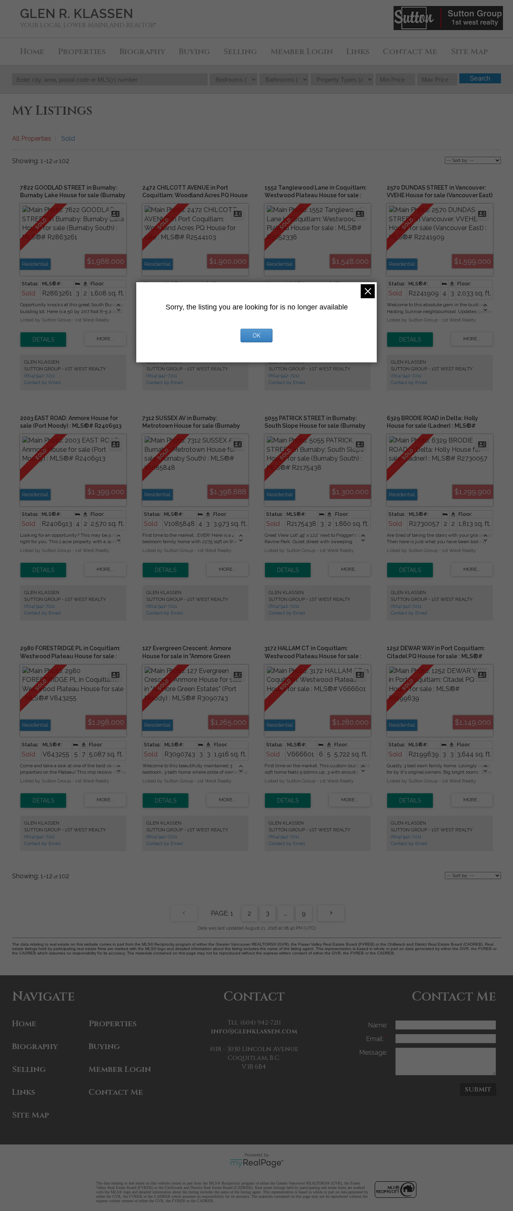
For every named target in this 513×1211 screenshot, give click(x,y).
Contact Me (410, 51)
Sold (68, 138)
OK (256, 335)
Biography (142, 51)
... (285, 913)
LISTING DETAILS (43, 339)
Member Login (302, 51)
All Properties (31, 138)
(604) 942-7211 (39, 375)
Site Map (469, 51)
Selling (240, 51)
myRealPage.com (257, 1163)
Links (358, 51)
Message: (373, 1052)
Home (32, 51)
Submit (478, 1089)
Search (480, 78)
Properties (82, 51)
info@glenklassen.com (254, 1031)
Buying (194, 51)
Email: (375, 1039)
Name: (377, 1025)
